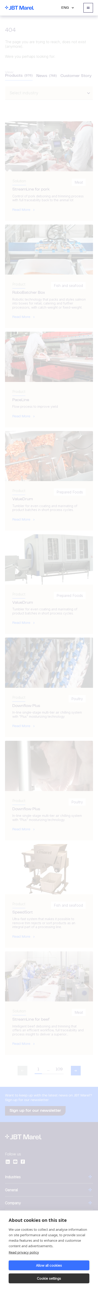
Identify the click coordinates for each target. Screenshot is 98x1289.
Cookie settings (49, 1278)
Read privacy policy (24, 1252)
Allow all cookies (49, 1265)
